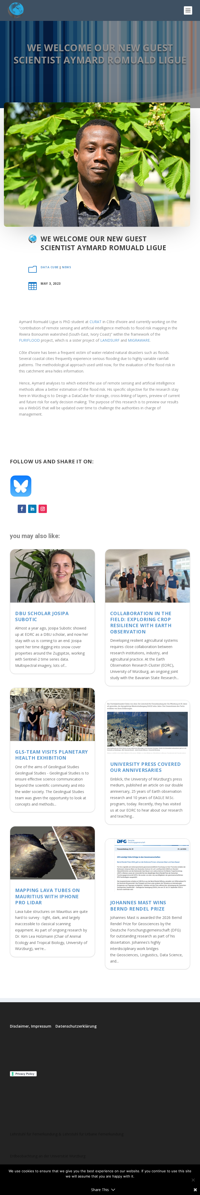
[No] (193, 1179)
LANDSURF (110, 340)
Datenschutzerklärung (76, 1026)
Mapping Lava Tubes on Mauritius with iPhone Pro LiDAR (47, 896)
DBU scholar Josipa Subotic (41, 616)
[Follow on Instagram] (43, 509)
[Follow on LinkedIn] (32, 509)
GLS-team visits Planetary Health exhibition (51, 755)
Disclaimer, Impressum (30, 1026)
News (66, 267)
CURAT (96, 321)
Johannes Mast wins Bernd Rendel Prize (138, 905)
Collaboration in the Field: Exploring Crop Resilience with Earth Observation (141, 622)
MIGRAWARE (139, 340)
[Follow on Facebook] (22, 509)
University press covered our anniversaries (145, 767)
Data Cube (50, 267)
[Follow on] (53, 509)
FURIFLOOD (29, 340)
